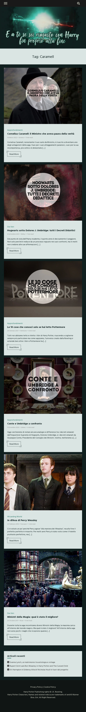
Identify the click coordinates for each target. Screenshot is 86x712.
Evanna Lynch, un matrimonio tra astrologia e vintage (32, 662)
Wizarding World (14, 516)
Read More (14, 154)
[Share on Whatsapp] (6, 83)
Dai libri (10, 226)
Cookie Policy (50, 686)
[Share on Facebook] (6, 70)
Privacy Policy (36, 686)
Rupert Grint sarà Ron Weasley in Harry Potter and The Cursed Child (39, 665)
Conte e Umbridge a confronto (24, 423)
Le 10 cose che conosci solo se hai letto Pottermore (36, 327)
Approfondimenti (15, 129)
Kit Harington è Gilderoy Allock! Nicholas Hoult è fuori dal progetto (39, 669)
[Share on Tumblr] (6, 79)
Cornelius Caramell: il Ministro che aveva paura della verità (40, 133)
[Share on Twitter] (6, 75)
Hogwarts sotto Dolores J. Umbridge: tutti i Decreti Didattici (41, 230)
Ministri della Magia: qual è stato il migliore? (32, 617)
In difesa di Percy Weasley (22, 520)
